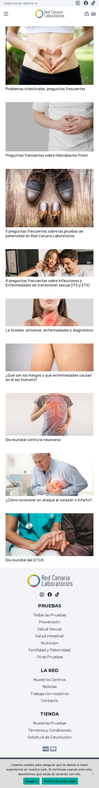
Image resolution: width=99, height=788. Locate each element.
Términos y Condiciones (49, 730)
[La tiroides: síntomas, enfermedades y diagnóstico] (49, 302)
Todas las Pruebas (49, 615)
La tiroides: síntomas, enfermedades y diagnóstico (49, 330)
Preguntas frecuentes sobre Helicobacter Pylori (47, 155)
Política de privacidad (60, 781)
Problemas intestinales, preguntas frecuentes (45, 89)
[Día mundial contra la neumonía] (49, 396)
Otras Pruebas (49, 657)
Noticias (50, 686)
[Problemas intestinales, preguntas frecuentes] (49, 29)
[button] (20, 3)
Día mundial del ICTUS (25, 560)
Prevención (49, 622)
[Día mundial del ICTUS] (49, 516)
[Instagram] (78, 3)
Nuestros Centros (49, 680)
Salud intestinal (49, 636)
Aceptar (31, 781)
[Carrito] (93, 14)
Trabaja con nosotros (49, 694)
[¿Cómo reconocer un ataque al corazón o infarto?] (49, 456)
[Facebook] (86, 3)
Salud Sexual (49, 629)
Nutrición (49, 643)
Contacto (49, 701)
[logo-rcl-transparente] (49, 13)
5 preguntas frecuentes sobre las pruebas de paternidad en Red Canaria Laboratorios (44, 233)
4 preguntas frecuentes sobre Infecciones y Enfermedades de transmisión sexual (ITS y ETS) (48, 283)
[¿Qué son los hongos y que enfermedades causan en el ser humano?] (49, 346)
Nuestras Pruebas (49, 723)
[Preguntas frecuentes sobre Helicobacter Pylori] (49, 105)
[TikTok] (93, 3)
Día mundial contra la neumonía (33, 440)
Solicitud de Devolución (50, 737)
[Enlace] (87, 14)
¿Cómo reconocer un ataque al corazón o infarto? (49, 500)
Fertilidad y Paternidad (50, 650)
